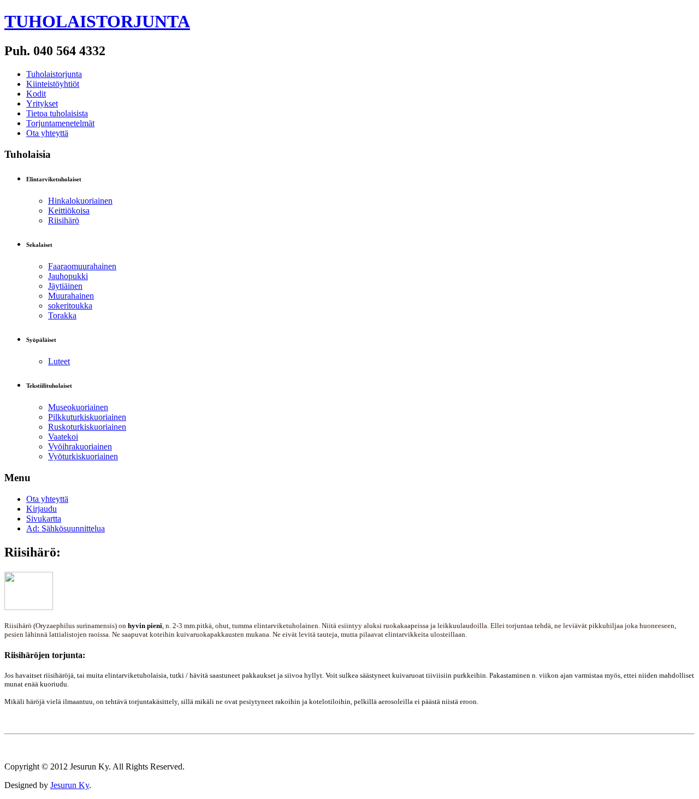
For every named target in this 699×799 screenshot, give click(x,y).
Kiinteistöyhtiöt (52, 83)
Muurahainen (71, 295)
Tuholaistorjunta (54, 74)
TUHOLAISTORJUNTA (97, 21)
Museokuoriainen (78, 407)
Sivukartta (43, 518)
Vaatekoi (63, 436)
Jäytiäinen (65, 286)
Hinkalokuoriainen (80, 200)
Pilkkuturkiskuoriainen (87, 417)
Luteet (59, 361)
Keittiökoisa (69, 210)
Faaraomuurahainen (82, 266)
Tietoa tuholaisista (57, 113)
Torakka (62, 315)
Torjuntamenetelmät (60, 123)
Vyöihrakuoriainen (80, 446)
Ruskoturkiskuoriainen (87, 426)
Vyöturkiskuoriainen (83, 456)
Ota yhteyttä (47, 133)
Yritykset (42, 103)
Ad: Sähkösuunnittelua (65, 528)
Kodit (36, 93)
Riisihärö (63, 220)
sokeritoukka (70, 305)
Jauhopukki (68, 276)
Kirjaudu (41, 508)
